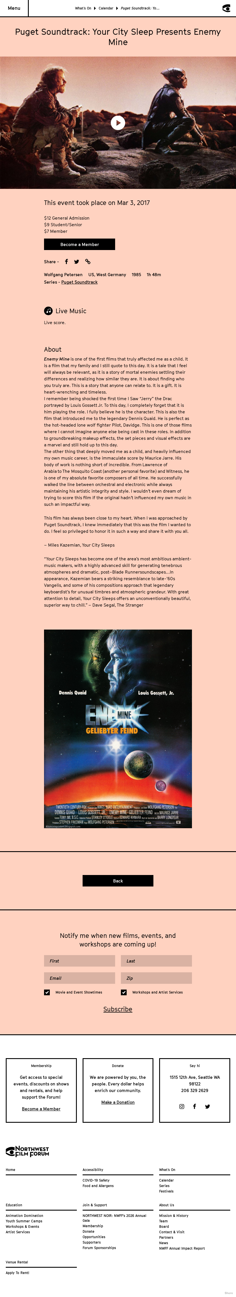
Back (118, 880)
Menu (14, 8)
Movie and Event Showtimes (79, 992)
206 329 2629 (194, 1090)
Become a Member (79, 244)
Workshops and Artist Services (157, 992)
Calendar (106, 8)
